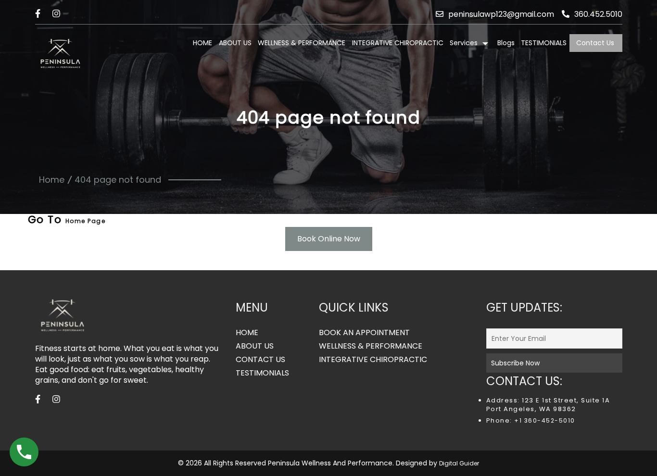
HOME (202, 43)
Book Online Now (328, 238)
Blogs (506, 43)
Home (51, 180)
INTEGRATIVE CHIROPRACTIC (397, 43)
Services (464, 43)
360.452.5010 (598, 14)
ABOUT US (235, 43)
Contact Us (595, 43)
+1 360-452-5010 (543, 420)
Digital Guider (459, 463)
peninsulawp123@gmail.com (501, 14)
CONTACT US (260, 359)
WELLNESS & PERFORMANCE (301, 43)
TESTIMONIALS (544, 43)
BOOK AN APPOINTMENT (364, 332)
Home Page (85, 221)
